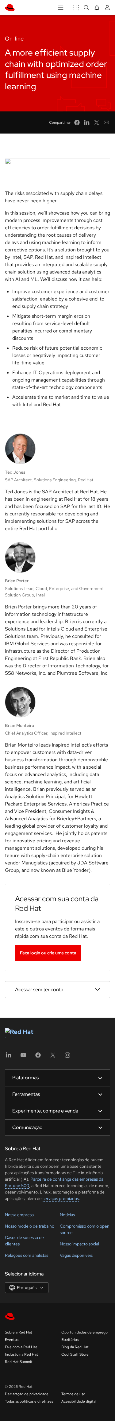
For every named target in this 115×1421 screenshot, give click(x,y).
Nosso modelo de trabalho (29, 1226)
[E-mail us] (106, 122)
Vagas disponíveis (76, 1255)
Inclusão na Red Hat (21, 1354)
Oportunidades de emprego (84, 1332)
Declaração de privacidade (26, 1394)
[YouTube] (23, 1057)
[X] (52, 1057)
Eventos (11, 1339)
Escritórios (70, 1339)
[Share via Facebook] (77, 122)
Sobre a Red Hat (18, 1332)
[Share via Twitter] (96, 122)
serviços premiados (61, 1198)
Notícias (67, 1214)
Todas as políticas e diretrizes (29, 1401)
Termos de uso (73, 1394)
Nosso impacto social (79, 1244)
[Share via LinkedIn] (86, 122)
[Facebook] (38, 1057)
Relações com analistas (26, 1255)
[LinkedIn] (8, 1057)
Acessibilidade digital (78, 1401)
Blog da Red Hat (75, 1347)
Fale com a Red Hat (21, 1347)
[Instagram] (67, 1057)
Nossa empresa (19, 1214)
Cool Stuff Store (75, 1354)
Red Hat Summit (19, 1361)
